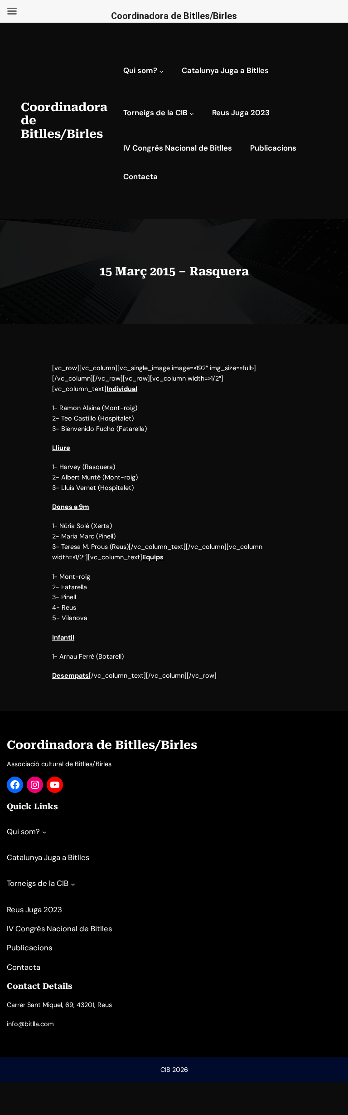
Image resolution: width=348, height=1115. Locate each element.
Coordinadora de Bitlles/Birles (102, 745)
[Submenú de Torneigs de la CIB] (191, 113)
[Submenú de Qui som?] (161, 71)
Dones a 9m (70, 507)
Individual (121, 389)
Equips (153, 557)
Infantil (63, 637)
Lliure (61, 448)
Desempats (70, 675)
